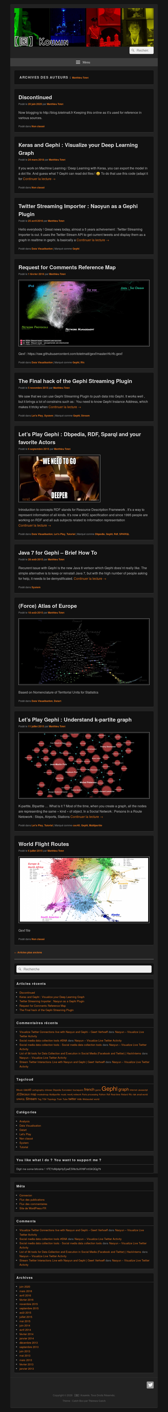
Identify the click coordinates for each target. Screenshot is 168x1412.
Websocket (88, 1099)
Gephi (76, 248)
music (63, 1094)
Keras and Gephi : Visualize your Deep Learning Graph (51, 997)
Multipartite (95, 825)
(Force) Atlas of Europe (47, 605)
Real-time (115, 1094)
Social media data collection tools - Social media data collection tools (60, 1045)
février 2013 (26, 1364)
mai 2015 (24, 1321)
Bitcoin (19, 1089)
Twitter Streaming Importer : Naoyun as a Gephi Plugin (51, 1001)
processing (93, 1094)
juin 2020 (24, 1286)
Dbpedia (100, 534)
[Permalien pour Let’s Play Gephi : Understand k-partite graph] (84, 800)
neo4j (70, 1094)
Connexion (25, 1195)
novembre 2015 (28, 1304)
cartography (38, 1089)
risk (134, 1094)
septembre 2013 (29, 1347)
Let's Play (37, 415)
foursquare (78, 1089)
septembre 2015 (29, 1308)
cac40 (76, 825)
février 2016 (26, 1300)
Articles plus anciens (28, 952)
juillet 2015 (25, 1317)
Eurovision (67, 1089)
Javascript (143, 1089)
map (33, 1094)
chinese (48, 1089)
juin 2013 (24, 1351)
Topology (51, 1099)
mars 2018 (25, 1291)
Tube (65, 1099)
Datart (57, 701)
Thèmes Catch (97, 1401)
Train (59, 1099)
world (96, 1099)
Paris (84, 1094)
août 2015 (25, 1312)
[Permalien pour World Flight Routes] (84, 925)
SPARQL (124, 534)
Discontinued (35, 97)
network (77, 1094)
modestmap (43, 1094)
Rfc (83, 362)
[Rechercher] (132, 50)
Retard (124, 1094)
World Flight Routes (43, 844)
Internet (133, 1089)
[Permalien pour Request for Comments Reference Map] (84, 348)
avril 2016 (25, 1295)
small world (142, 1094)
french (89, 1089)
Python (102, 1094)
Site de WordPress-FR (32, 1208)
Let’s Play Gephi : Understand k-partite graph (75, 719)
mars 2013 (25, 1360)
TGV (44, 1099)
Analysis (24, 1121)
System (48, 415)
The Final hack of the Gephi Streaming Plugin (75, 381)
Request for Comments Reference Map (67, 267)
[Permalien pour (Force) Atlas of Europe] (84, 687)
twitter (72, 1099)
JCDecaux (23, 1094)
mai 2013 (24, 1355)
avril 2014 (25, 1330)
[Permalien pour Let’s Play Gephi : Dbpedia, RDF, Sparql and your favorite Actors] (59, 504)
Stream (85, 415)
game (98, 1089)
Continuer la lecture (39, 178)
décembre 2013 (28, 1342)
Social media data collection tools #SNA (43, 1040)
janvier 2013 (26, 1368)
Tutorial (71, 534)
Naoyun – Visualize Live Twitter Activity (98, 1040)
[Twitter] (150, 1385)
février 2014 (26, 1334)
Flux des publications (32, 1199)
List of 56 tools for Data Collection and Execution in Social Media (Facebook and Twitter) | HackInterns (80, 1053)
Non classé (38, 126)
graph (123, 1089)
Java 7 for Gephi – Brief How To (57, 552)
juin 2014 (24, 1325)
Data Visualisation (42, 248)
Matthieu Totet (80, 77)
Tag (39, 1099)
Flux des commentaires (33, 1204)
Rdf (116, 534)
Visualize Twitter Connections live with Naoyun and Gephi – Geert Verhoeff (63, 1032)
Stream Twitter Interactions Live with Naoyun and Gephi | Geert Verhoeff (62, 1062)
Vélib (79, 1099)
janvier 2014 (26, 1338)
